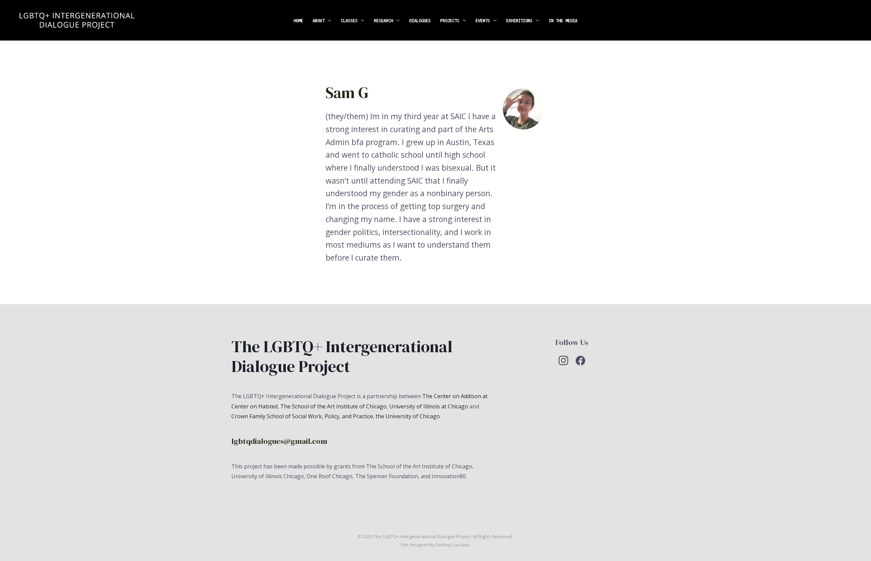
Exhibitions (519, 20)
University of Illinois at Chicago (428, 406)
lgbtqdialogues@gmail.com (279, 441)
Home (298, 20)
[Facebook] (580, 360)
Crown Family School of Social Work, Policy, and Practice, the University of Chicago (335, 416)
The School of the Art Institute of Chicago (333, 406)
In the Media (563, 20)
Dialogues (420, 20)
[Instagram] (563, 360)
